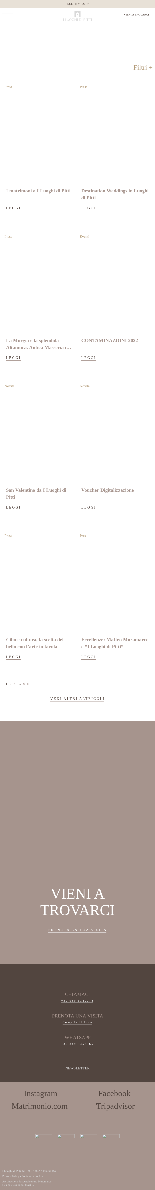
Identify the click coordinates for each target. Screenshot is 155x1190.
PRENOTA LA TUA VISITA (77, 930)
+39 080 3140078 (77, 1000)
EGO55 (29, 1184)
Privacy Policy (10, 1176)
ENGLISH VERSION (77, 4)
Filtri (140, 67)
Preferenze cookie (32, 1176)
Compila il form (78, 1022)
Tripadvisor (115, 1106)
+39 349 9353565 (77, 1043)
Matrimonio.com (40, 1106)
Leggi (13, 208)
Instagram (40, 1093)
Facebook (114, 1093)
